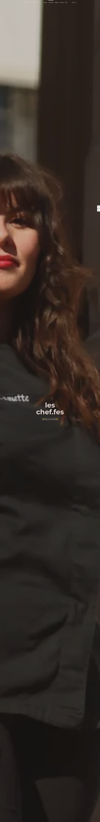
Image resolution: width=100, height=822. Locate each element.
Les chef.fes (50, 2)
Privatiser (57, 2)
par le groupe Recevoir (32, 2)
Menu (66, 2)
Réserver (62, 2)
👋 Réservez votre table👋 (50, 419)
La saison (45, 2)
